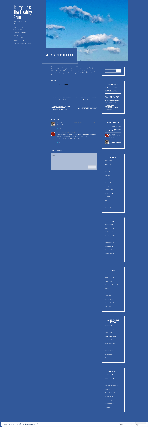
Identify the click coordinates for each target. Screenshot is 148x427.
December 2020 (109, 189)
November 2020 (109, 193)
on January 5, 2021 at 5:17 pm (69, 132)
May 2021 (107, 171)
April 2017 (107, 200)
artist (57, 97)
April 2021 (107, 175)
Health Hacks (108, 231)
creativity (75, 97)
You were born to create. (115, 136)
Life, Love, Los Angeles (22, 43)
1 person (64, 128)
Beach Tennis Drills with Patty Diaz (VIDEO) (112, 101)
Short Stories (19, 40)
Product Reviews (109, 242)
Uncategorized (109, 253)
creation (69, 97)
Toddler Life (18, 27)
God (82, 97)
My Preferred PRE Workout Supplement (111, 91)
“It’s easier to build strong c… (115, 130)
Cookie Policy (32, 424)
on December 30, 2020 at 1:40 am (75, 123)
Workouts (17, 30)
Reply (95, 122)
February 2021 (108, 182)
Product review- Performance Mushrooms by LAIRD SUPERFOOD (111, 107)
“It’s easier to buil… (115, 126)
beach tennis (18, 38)
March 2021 (108, 178)
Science (94, 97)
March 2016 (108, 207)
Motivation (17, 35)
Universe (86, 99)
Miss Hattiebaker (62, 123)
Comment (91, 167)
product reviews (20, 32)
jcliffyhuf (58, 57)
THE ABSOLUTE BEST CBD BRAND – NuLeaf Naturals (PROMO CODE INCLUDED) (112, 96)
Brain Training (108, 228)
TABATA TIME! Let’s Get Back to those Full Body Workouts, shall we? (61, 107)
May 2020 (107, 196)
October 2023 (108, 160)
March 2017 (108, 204)
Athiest (63, 97)
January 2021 (108, 186)
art (53, 97)
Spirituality (63, 99)
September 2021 (109, 168)
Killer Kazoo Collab (111, 87)
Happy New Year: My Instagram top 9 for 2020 (87, 107)
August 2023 (108, 164)
